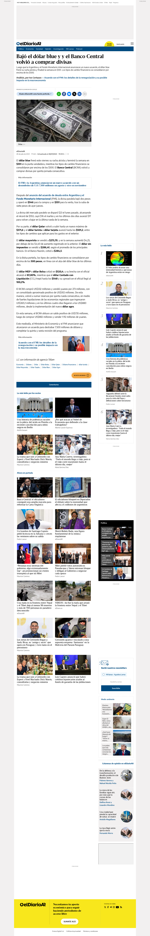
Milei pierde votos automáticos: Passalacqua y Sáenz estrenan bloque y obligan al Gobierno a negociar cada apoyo (72, 569)
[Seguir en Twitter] (105, 907)
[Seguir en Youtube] (117, 907)
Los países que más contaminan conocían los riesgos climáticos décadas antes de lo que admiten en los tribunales (106, 749)
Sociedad (39, 49)
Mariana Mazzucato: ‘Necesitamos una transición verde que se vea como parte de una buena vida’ (107, 709)
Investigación (58, 49)
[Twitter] (74, 94)
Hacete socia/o (109, 44)
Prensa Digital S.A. (58, 931)
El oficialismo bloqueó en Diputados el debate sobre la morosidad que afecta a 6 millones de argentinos (72, 502)
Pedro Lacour (22, 539)
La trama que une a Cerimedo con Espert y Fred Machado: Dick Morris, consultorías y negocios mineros (34, 459)
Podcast (79, 49)
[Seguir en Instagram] (114, 907)
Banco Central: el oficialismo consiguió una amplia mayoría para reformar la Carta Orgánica (34, 502)
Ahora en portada (25, 473)
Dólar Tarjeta (35, 367)
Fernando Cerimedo (36, 2)
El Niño (106, 2)
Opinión (48, 49)
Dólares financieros (69, 365)
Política (21, 49)
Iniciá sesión (120, 44)
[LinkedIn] (79, 94)
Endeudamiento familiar (72, 2)
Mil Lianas (70, 49)
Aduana (44, 2)
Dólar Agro (56, 367)
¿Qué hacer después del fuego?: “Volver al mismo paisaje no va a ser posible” (107, 736)
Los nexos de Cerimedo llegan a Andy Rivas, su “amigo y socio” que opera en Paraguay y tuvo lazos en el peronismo (34, 643)
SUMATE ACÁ (70, 921)
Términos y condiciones (90, 931)
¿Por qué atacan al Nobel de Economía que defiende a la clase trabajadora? (71, 422)
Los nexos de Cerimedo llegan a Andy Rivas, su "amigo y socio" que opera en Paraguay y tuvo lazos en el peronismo (118, 301)
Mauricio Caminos (23, 465)
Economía (30, 49)
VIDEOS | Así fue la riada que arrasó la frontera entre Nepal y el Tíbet (72, 604)
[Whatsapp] (59, 94)
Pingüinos (115, 2)
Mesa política (61, 2)
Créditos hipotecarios (85, 2)
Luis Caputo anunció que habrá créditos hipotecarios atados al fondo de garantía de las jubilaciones (73, 679)
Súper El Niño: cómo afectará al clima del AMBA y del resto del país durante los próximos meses (107, 723)
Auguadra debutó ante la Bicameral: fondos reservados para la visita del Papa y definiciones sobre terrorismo (118, 397)
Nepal (110, 2)
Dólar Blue (46, 367)
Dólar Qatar (56, 365)
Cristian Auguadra (52, 2)
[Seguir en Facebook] (108, 907)
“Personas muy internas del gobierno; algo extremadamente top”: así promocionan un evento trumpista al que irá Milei (33, 569)
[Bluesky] (69, 94)
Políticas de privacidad (73, 931)
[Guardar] (84, 94)
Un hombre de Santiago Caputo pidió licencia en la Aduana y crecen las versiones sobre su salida (34, 534)
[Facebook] (64, 94)
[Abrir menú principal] (132, 44)
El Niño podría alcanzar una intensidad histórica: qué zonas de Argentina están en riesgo (119, 269)
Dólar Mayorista (22, 367)
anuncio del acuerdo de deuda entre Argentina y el (56, 195)
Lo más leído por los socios (29, 393)
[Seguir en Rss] (121, 907)
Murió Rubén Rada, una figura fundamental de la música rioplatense (69, 534)
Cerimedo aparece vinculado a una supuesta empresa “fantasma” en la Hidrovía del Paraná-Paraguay (72, 642)
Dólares (29, 365)
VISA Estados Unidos (97, 2)
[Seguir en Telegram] (111, 907)
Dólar (36, 365)
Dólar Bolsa (45, 365)
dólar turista (83, 365)
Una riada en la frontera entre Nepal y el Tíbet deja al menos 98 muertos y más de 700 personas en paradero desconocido (34, 606)
